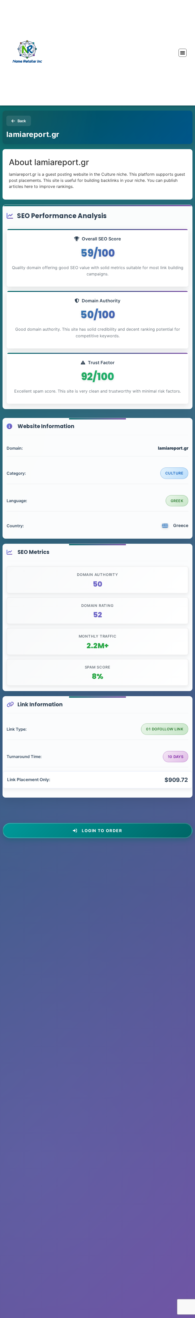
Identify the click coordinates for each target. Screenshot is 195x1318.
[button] (182, 53)
